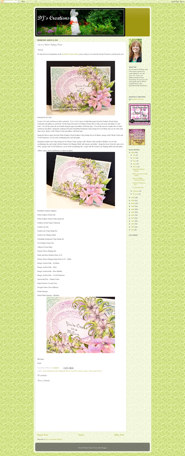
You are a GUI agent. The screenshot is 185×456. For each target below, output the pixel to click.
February (136, 191)
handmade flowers (64, 371)
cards (44, 371)
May (134, 161)
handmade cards (52, 371)
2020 (133, 203)
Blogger (104, 448)
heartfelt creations (77, 371)
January (135, 194)
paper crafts (88, 371)
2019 (133, 206)
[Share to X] (68, 368)
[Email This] (64, 368)
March (135, 167)
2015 (133, 218)
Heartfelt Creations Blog (70, 54)
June (134, 158)
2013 (133, 224)
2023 (133, 152)
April (134, 164)
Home (81, 435)
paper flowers (97, 371)
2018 (133, 209)
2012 (133, 227)
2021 (133, 200)
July (134, 155)
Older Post (119, 435)
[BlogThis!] (66, 368)
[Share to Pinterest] (73, 368)
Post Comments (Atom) (54, 439)
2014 (133, 221)
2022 (133, 197)
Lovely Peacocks (138, 187)
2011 (132, 230)
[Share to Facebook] (70, 368)
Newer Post (42, 435)
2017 (133, 212)
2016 (133, 215)
